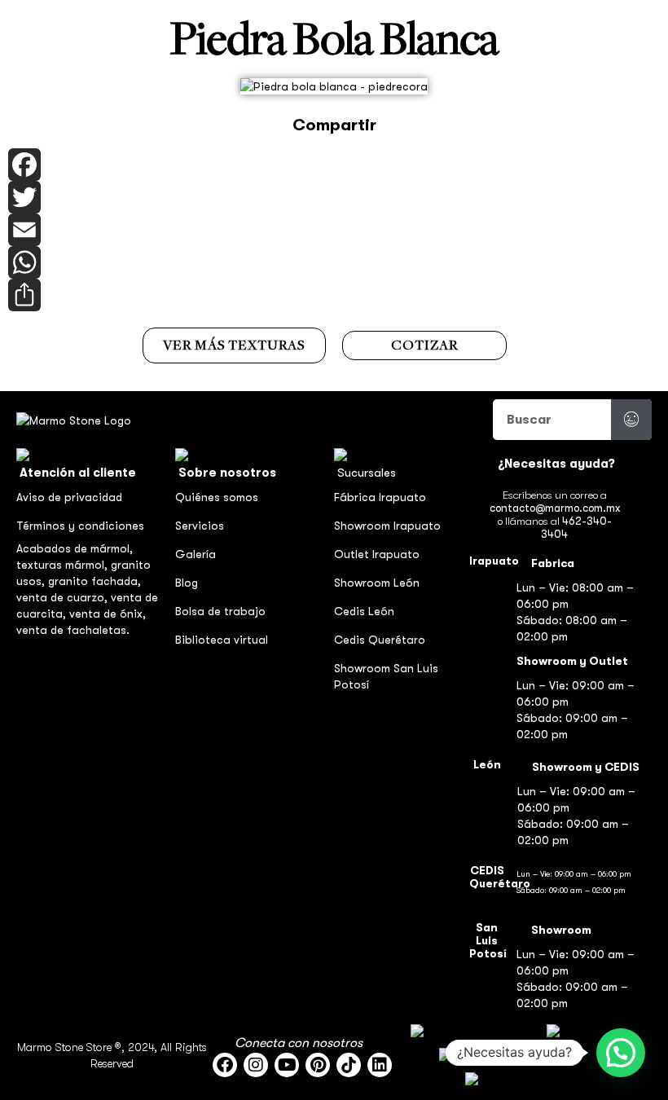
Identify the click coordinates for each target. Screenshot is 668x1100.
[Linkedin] (379, 1065)
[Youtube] (287, 1065)
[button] (620, 1052)
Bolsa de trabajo (220, 611)
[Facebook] (334, 164)
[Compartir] (334, 295)
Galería (195, 554)
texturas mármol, (63, 564)
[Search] (631, 419)
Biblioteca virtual (221, 639)
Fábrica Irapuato (380, 497)
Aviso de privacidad (69, 497)
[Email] (334, 229)
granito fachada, (94, 580)
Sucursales (366, 472)
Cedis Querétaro (379, 639)
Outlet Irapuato (377, 554)
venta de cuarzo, (63, 597)
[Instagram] (256, 1065)
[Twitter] (334, 197)
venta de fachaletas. (73, 629)
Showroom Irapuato (387, 525)
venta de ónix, (107, 613)
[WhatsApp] (334, 262)
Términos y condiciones (80, 525)
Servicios (199, 525)
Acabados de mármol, (74, 548)
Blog (186, 582)
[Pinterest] (317, 1065)
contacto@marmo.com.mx (555, 508)
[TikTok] (348, 1065)
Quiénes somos (216, 497)
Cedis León (364, 611)
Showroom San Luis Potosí (386, 676)
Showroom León (377, 582)
